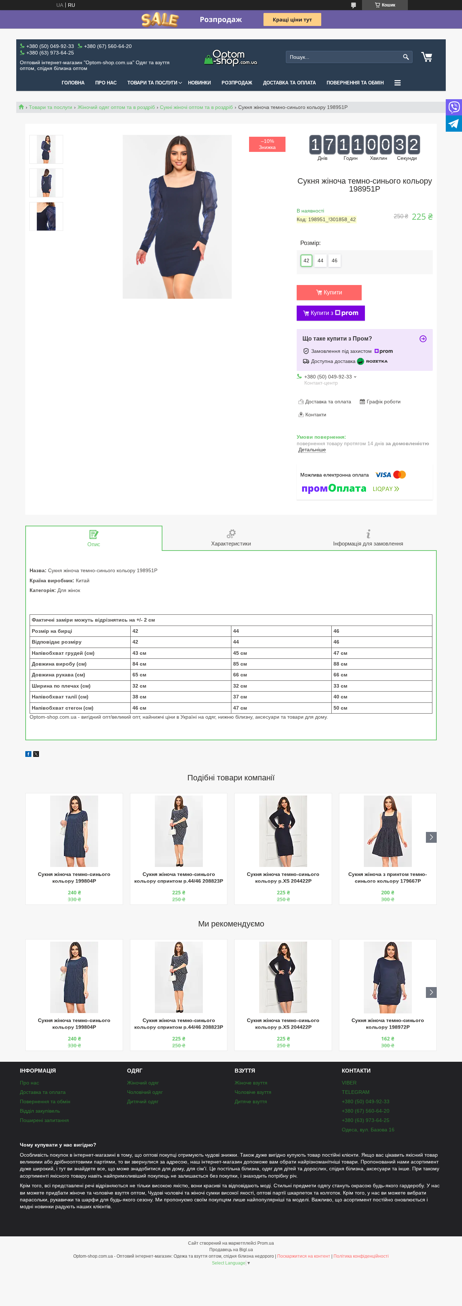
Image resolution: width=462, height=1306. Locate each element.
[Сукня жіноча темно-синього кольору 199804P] (74, 831)
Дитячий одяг (142, 1101)
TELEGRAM (356, 1092)
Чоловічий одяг (145, 1092)
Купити (333, 292)
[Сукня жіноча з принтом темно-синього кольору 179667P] (388, 831)
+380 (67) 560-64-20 (365, 1111)
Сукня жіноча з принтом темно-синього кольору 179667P (387, 877)
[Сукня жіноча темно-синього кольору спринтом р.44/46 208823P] (179, 831)
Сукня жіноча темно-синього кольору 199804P (74, 877)
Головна (73, 83)
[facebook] (28, 755)
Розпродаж (237, 83)
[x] (36, 755)
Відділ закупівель (40, 1111)
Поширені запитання (44, 1120)
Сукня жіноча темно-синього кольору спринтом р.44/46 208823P (178, 877)
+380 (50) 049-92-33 (365, 1101)
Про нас (106, 83)
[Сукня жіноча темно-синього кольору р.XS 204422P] (283, 831)
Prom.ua (265, 1243)
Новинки (199, 83)
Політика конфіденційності (361, 1256)
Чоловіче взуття (253, 1092)
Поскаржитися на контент (303, 1256)
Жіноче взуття (251, 1083)
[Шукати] (406, 57)
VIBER (349, 1083)
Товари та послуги (152, 83)
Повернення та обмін (355, 83)
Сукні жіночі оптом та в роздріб (196, 107)
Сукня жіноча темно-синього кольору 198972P (388, 1023)
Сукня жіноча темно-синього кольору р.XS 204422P (283, 877)
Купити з (322, 313)
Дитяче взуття (251, 1101)
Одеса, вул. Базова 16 (368, 1129)
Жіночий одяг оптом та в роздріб (116, 107)
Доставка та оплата (289, 83)
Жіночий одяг (143, 1083)
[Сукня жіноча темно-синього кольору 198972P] (388, 977)
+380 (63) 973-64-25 (365, 1120)
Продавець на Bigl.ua (231, 1249)
